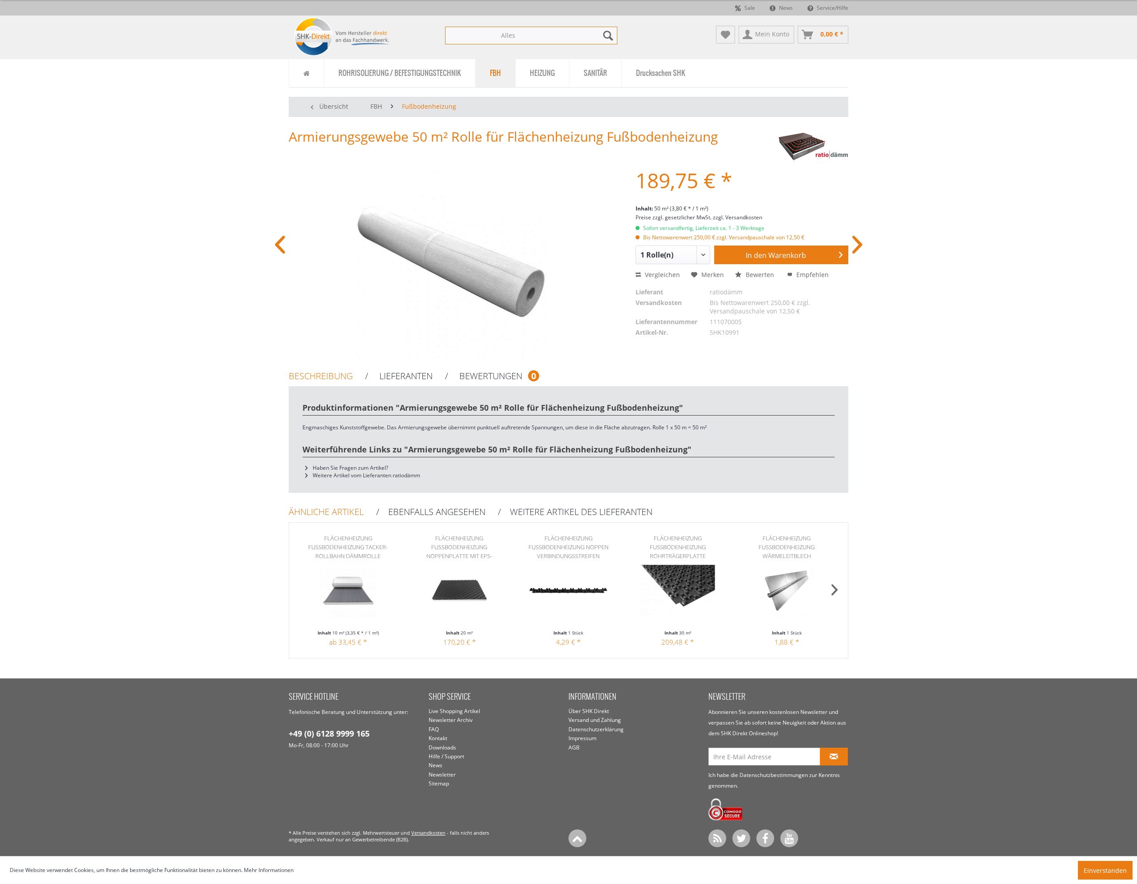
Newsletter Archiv (451, 720)
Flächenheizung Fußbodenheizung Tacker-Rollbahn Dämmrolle (348, 547)
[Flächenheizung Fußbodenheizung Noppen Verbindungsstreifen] (568, 594)
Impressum (582, 738)
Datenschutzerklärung (596, 729)
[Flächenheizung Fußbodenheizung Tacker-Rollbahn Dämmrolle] (348, 594)
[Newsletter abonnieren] (834, 756)
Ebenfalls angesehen (436, 512)
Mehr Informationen (269, 870)
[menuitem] (531, 35)
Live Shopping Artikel (454, 711)
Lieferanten (405, 376)
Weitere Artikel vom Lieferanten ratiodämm (365, 475)
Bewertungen (496, 376)
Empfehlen (812, 274)
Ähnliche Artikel (326, 512)
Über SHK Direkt (588, 711)
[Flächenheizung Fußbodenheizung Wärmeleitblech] (786, 594)
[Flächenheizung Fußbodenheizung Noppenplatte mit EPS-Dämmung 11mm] (459, 594)
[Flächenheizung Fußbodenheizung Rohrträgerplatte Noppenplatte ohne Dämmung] (677, 594)
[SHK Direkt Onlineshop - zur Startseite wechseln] (342, 36)
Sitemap (439, 783)
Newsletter (442, 774)
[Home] (306, 73)
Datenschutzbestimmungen (773, 775)
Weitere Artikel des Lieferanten (581, 512)
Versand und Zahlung (594, 720)
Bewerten (760, 274)
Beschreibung (321, 376)
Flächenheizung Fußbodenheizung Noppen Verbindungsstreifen (568, 547)
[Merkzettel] (725, 35)
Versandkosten (428, 832)
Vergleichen (661, 274)
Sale (749, 8)
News (785, 8)
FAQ (434, 729)
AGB (574, 747)
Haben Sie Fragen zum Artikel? (349, 468)
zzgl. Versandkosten (737, 217)
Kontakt (438, 738)
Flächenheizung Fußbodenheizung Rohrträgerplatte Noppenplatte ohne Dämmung (677, 547)
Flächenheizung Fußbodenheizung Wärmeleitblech (787, 547)
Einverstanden (1105, 870)
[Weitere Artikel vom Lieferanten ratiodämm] (813, 145)
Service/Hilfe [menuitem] (831, 8)
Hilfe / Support (446, 756)
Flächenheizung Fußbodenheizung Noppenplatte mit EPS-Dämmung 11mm (459, 547)
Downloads (442, 747)
